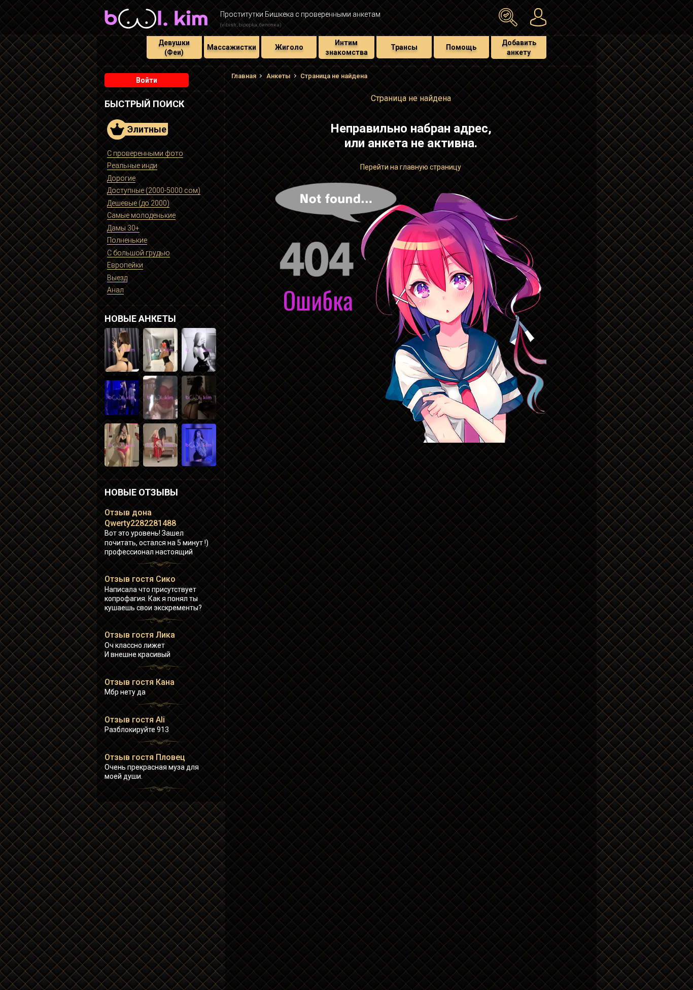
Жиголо (289, 47)
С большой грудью (138, 253)
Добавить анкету (519, 47)
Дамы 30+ (123, 228)
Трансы (404, 47)
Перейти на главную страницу (410, 167)
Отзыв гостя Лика (140, 635)
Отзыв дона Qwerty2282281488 (140, 518)
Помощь (461, 47)
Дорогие (121, 178)
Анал (115, 290)
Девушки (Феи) (174, 47)
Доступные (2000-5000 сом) (153, 190)
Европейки (125, 265)
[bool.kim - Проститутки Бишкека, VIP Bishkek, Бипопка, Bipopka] (156, 30)
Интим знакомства (346, 47)
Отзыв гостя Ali (135, 719)
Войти (146, 80)
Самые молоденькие (141, 215)
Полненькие (127, 240)
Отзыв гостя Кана (140, 682)
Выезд (117, 278)
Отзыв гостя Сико (140, 579)
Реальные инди (132, 165)
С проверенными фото (145, 153)
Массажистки (231, 47)
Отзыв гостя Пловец (145, 757)
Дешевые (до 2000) (138, 203)
